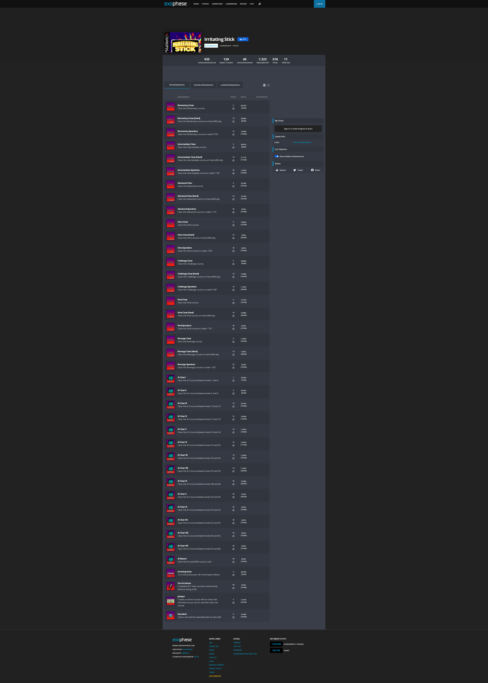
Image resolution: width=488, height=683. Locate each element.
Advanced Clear (185, 183)
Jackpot (181, 596)
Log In (319, 4)
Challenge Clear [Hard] (188, 273)
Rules (211, 650)
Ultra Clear (183, 221)
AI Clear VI (182, 442)
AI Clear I (182, 377)
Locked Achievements (230, 85)
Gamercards (217, 4)
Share (317, 170)
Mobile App (214, 646)
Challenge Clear (185, 260)
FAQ (210, 642)
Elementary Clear (186, 105)
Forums (205, 4)
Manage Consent (216, 665)
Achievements (211, 45)
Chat (252, 4)
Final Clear (182, 299)
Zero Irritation (184, 583)
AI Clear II (182, 390)
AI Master (182, 558)
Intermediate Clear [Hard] (190, 157)
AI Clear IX (182, 481)
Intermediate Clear (187, 144)
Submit (283, 170)
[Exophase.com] (177, 3)
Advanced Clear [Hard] (188, 196)
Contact (213, 657)
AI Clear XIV (183, 545)
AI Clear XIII (183, 532)
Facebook (237, 650)
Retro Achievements (302, 142)
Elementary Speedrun (188, 131)
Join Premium (215, 676)
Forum (236, 45)
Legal (211, 661)
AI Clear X (182, 494)
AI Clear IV (182, 416)
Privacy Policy (215, 668)
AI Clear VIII (183, 468)
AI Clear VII (182, 455)
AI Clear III (182, 403)
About (212, 654)
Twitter (237, 646)
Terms (212, 672)
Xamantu (185, 653)
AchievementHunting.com (245, 654)
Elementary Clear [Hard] (189, 118)
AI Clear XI (182, 506)
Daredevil (182, 614)
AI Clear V (182, 429)
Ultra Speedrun (185, 247)
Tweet (300, 170)
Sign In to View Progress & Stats (298, 129)
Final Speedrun (184, 325)
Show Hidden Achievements (292, 156)
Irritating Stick (219, 39)
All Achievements (177, 85)
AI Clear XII (183, 519)
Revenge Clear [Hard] (187, 351)
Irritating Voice (185, 571)
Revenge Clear (184, 338)
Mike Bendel (187, 649)
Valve (196, 657)
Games (196, 4)
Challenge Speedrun (187, 286)
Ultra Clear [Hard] (186, 234)
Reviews (243, 4)
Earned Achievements (203, 85)
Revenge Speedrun (186, 364)
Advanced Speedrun (187, 209)
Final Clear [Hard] (186, 312)
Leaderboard (231, 4)
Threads (237, 642)
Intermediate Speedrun (189, 170)
